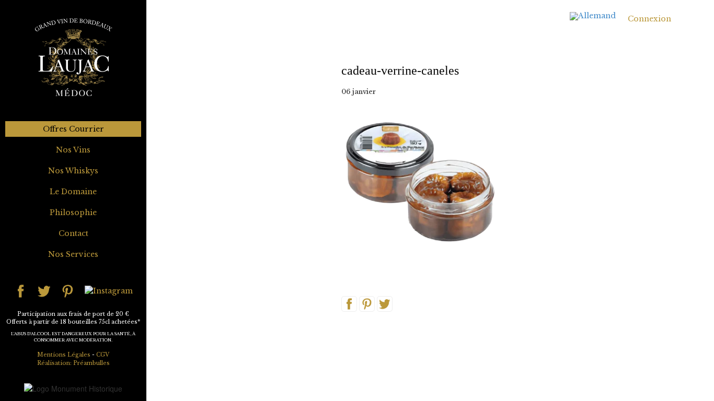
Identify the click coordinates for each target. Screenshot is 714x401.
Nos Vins (73, 150)
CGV (102, 354)
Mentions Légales (63, 354)
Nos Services (73, 254)
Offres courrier (73, 129)
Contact (73, 233)
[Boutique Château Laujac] (73, 57)
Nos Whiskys (73, 170)
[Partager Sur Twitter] (385, 303)
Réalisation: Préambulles (73, 363)
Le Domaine (73, 191)
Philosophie (73, 212)
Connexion (649, 18)
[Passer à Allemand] (593, 16)
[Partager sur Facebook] (349, 303)
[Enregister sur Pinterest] (367, 303)
